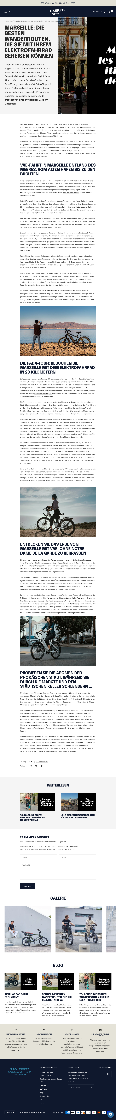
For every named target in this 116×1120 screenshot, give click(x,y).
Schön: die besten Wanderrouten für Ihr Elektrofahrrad (57, 997)
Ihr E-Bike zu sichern (71, 192)
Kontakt (43, 1085)
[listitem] (27, 766)
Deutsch (96, 12)
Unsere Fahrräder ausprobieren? (46, 1073)
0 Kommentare (42, 761)
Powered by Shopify (38, 1112)
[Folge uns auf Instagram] (108, 1074)
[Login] (105, 12)
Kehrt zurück (45, 1096)
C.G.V (42, 1103)
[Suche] (10, 12)
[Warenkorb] (110, 12)
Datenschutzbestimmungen (53, 849)
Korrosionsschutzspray (43, 393)
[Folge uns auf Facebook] (102, 1074)
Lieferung (43, 1089)
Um (41, 1100)
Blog (11, 21)
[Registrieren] (91, 1087)
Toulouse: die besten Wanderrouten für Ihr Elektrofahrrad (32, 817)
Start (6, 21)
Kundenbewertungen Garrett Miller (51, 1080)
